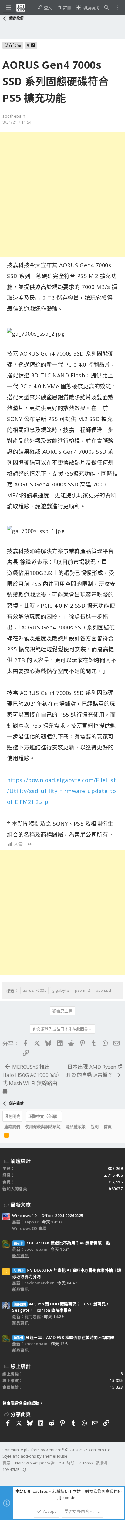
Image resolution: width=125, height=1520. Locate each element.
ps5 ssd (103, 990)
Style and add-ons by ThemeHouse (34, 1456)
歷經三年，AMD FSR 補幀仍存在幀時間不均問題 (64, 1337)
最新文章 (21, 1204)
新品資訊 (20, 1255)
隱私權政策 (76, 1126)
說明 (95, 1126)
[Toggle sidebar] (117, 8)
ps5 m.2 (82, 990)
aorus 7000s (34, 990)
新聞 (31, 45)
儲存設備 (13, 45)
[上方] (117, 1127)
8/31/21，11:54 (17, 122)
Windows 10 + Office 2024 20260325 (47, 1215)
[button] (9, 7)
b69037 (116, 1188)
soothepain (13, 116)
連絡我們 (12, 1126)
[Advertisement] (62, 194)
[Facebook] (5, 1477)
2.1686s (86, 1462)
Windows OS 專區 (29, 1228)
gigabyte (60, 990)
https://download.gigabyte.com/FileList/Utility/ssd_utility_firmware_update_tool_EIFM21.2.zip (61, 790)
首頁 (108, 1126)
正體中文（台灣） (44, 1116)
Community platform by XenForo (56, 1449)
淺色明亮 (12, 1116)
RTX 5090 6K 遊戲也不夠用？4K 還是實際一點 (62, 1243)
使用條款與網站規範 (43, 1126)
